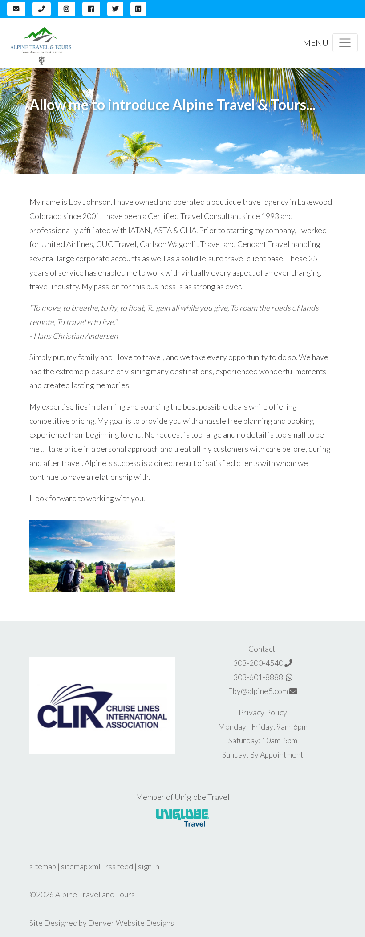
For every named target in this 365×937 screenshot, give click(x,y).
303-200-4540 (258, 663)
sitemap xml (81, 866)
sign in (148, 866)
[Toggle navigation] (345, 42)
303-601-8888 (259, 677)
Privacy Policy (263, 712)
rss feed (119, 866)
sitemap (42, 866)
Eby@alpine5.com (258, 691)
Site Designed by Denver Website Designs (101, 923)
